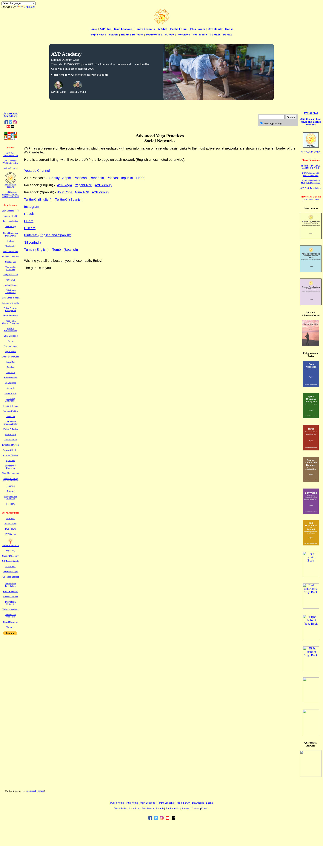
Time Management (10, 473)
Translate (29, 6)
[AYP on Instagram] (15, 123)
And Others (10, 116)
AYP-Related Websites (10, 615)
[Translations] (10, 139)
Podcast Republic (120, 178)
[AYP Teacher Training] (10, 182)
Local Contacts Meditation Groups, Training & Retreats (10, 194)
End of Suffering (10, 429)
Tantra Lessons (145, 28)
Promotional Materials (10, 603)
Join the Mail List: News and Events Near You (310, 122)
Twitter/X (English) (37, 199)
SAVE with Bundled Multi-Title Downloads (310, 182)
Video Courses (10, 168)
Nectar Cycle (10, 393)
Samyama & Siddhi (10, 303)
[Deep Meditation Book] (311, 385)
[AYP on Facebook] (6, 123)
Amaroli (10, 388)
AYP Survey (10, 534)
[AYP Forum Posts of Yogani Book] (311, 775)
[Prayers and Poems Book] (311, 734)
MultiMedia (200, 34)
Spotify (54, 178)
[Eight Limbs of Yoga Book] (311, 639)
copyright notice (35, 790)
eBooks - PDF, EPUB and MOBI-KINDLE (310, 167)
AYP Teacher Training (10, 185)
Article (10, 596)
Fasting (10, 367)
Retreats (10, 491)
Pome (132, 802)
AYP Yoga (64, 185)
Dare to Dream (10, 439)
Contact (215, 34)
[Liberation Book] (311, 702)
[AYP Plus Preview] (311, 146)
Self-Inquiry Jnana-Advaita (10, 423)
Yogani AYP (83, 185)
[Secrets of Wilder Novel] (310, 344)
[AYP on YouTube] (8, 127)
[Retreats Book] (311, 670)
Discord (30, 228)
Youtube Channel (37, 170)
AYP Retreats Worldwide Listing (10, 162)
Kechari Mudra (10, 285)
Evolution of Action (10, 445)
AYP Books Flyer (10, 571)
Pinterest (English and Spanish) (47, 235)
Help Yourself (10, 113)
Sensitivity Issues (11, 406)
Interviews (183, 34)
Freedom (10, 504)
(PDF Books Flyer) (311, 199)
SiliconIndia (32, 242)
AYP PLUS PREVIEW (310, 152)
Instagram (31, 207)
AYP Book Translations (310, 188)
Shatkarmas (10, 383)
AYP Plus (105, 28)
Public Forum (178, 28)
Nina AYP (82, 192)
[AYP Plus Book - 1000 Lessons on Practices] (311, 304)
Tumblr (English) (36, 249)
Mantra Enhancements (10, 329)
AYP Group (103, 185)
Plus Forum (197, 28)
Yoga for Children (10, 455)
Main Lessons (123, 28)
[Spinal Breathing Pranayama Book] (311, 417)
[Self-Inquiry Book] (311, 576)
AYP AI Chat (311, 113)
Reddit (29, 214)
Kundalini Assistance (10, 399)
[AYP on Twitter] (10, 123)
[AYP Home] (161, 23)
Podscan (80, 178)
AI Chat (162, 28)
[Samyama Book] (311, 512)
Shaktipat (10, 416)
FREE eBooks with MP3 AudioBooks (310, 174)
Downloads (215, 28)
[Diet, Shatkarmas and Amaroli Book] (311, 544)
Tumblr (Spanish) (65, 249)
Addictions (10, 372)
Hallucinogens (10, 378)
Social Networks (10, 622)
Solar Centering (11, 336)
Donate (227, 34)
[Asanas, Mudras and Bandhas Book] (311, 481)
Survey (169, 34)
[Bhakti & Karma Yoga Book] (311, 607)
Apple (66, 178)
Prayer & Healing (10, 450)
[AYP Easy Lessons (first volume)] (311, 238)
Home (93, 28)
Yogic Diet (10, 362)
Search (113, 34)
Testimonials (154, 34)
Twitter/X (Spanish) (69, 199)
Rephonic (97, 178)
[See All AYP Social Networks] (12, 127)
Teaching (10, 486)
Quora (28, 221)
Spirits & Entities (10, 411)
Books (229, 28)
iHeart (140, 178)
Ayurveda (10, 460)
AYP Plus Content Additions (10, 154)
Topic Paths (98, 34)
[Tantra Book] (311, 449)
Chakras (10, 241)
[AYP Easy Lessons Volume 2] (311, 271)
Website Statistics (10, 609)
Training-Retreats (132, 34)
